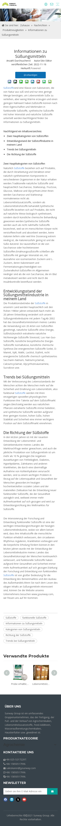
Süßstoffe (11, 617)
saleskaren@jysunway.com (21, 768)
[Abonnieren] (52, 791)
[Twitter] (18, 799)
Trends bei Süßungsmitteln (20, 640)
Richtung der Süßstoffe (18, 635)
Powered (35, 68)
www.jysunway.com (42, 594)
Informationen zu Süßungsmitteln (24, 623)
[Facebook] (5, 799)
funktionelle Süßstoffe (34, 617)
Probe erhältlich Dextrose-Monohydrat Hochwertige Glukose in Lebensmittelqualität (20, 684)
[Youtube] (24, 799)
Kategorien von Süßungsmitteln (23, 629)
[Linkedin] (12, 799)
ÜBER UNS (13, 706)
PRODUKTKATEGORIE (20, 738)
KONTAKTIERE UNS (18, 752)
